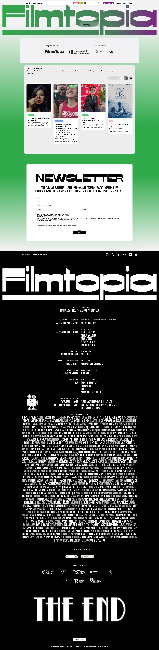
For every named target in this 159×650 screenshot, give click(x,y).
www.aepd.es (71, 219)
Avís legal (78, 647)
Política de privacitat (57, 647)
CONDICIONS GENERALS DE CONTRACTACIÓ (96, 647)
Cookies (69, 647)
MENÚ (28, 3)
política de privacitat (72, 220)
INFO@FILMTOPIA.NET (34, 254)
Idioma (84, 209)
